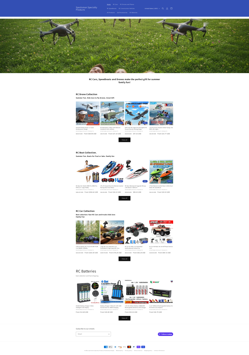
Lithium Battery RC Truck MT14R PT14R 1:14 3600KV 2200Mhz (87, 247)
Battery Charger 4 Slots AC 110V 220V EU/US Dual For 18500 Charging (110, 306)
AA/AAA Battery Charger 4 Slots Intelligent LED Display (85, 306)
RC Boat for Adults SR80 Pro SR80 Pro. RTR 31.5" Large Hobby (86, 186)
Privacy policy (128, 350)
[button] (163, 8)
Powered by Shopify (109, 350)
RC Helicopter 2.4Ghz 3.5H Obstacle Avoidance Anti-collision (110, 128)
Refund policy (119, 350)
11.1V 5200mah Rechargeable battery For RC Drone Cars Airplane (161, 306)
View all (124, 140)
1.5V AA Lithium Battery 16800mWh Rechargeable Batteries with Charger (135, 306)
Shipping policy (148, 350)
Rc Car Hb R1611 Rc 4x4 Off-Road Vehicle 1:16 (161, 247)
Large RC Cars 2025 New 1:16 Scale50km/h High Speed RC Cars (109, 247)
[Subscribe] (109, 334)
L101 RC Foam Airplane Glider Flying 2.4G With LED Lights (161, 128)
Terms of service (138, 350)
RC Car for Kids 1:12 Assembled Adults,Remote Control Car (133, 247)
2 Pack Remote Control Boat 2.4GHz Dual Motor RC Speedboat (161, 186)
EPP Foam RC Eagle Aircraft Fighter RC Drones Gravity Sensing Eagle (136, 128)
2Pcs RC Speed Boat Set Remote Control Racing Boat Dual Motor (111, 186)
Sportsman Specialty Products (96, 350)
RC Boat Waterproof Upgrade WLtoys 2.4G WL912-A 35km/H (135, 186)
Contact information (159, 350)
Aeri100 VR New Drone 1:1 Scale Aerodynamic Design (85, 128)
